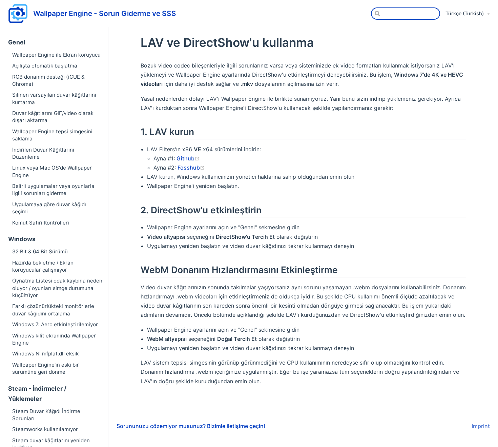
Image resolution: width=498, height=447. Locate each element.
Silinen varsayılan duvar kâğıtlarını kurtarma (54, 98)
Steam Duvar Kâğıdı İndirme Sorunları (46, 415)
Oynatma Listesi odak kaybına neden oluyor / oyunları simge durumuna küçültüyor (57, 287)
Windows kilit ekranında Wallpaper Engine (54, 339)
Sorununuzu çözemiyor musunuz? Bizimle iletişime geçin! (191, 426)
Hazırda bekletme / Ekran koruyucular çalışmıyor (43, 266)
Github (185, 158)
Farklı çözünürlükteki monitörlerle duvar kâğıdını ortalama (53, 309)
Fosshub (189, 167)
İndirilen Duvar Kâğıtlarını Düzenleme (43, 153)
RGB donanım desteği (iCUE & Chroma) (48, 80)
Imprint (481, 426)
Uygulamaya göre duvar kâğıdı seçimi (49, 208)
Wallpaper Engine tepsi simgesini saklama (52, 135)
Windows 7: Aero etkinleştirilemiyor (55, 324)
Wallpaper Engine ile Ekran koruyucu (56, 55)
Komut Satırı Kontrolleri (40, 222)
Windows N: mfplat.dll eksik (45, 353)
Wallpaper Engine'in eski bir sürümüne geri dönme (45, 368)
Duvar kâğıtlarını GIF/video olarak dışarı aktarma (53, 116)
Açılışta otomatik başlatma (44, 65)
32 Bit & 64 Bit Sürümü (40, 251)
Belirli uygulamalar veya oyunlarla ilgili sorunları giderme (53, 189)
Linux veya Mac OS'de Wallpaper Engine (52, 171)
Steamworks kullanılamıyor (45, 429)
